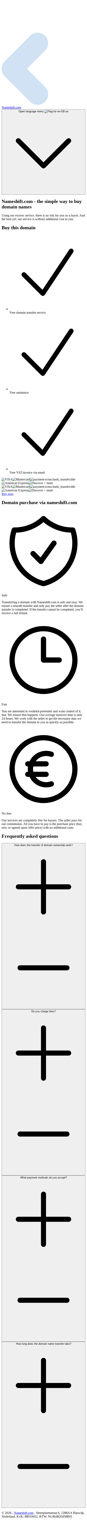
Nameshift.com (23, 1513)
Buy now (8, 494)
